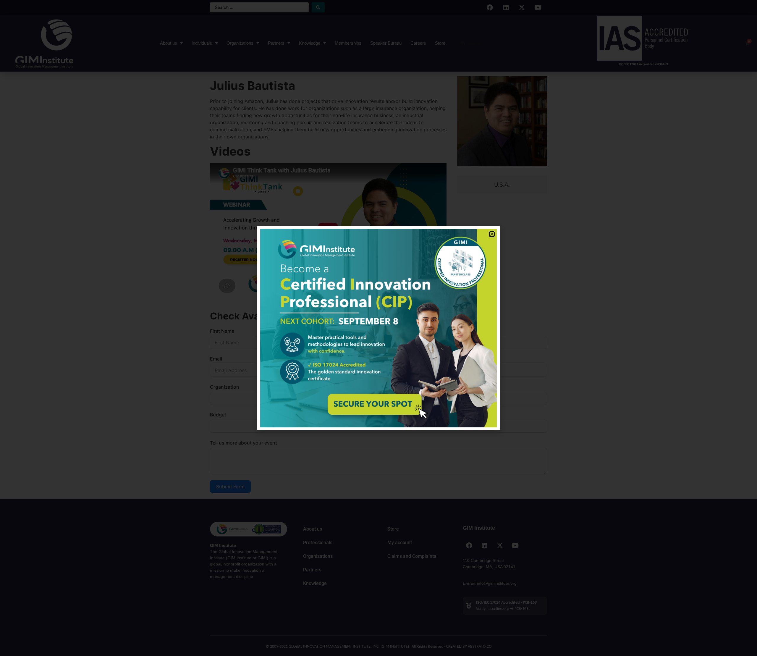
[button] (492, 234)
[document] (378, 328)
